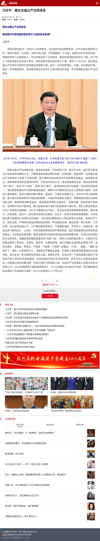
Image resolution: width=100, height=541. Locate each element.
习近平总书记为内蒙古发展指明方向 (22, 321)
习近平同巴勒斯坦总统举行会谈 (20, 347)
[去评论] (94, 369)
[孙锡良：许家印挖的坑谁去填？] (26, 402)
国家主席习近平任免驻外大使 (19, 342)
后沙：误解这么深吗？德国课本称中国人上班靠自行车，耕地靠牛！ (36, 474)
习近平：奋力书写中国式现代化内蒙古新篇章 (26, 309)
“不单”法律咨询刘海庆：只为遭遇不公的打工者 (24, 392)
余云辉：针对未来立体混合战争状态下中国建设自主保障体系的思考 (36, 317)
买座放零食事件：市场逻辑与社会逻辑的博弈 (26, 443)
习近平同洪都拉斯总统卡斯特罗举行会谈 (24, 338)
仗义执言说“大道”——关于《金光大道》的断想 (26, 464)
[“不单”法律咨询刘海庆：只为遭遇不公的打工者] (26, 384)
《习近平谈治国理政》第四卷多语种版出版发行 (27, 334)
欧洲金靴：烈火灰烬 (14, 453)
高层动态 (13, 3)
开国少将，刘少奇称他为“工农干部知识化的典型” (27, 485)
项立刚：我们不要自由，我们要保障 (21, 506)
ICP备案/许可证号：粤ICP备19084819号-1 (20, 532)
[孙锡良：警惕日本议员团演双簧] (72, 384)
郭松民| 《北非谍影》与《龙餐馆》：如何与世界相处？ (30, 433)
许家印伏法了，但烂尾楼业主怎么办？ (22, 495)
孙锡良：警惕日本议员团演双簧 (63, 392)
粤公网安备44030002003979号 (17, 534)
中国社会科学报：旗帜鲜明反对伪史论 (66, 411)
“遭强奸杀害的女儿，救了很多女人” (21, 516)
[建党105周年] (50, 368)
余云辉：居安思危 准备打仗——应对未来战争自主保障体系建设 (34, 326)
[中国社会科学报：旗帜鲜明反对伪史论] (72, 402)
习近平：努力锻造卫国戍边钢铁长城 (22, 313)
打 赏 (50, 296)
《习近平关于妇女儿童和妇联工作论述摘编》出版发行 (30, 330)
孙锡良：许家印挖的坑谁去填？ (17, 411)
